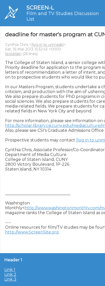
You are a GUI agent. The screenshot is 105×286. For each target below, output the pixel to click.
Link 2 (10, 274)
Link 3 (10, 279)
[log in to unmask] (47, 44)
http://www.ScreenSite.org (32, 232)
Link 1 (9, 269)
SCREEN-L (40, 7)
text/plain (13, 53)
